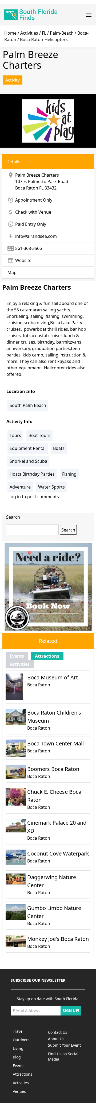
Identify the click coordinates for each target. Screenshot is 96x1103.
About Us (56, 1038)
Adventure (20, 487)
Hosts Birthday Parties (32, 474)
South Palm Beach (28, 405)
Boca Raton (26, 188)
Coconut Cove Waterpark (58, 853)
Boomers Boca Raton (53, 769)
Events (17, 656)
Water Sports (51, 487)
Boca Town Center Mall (55, 743)
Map (12, 272)
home (10, 33)
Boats (59, 448)
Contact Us (57, 1032)
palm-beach (62, 33)
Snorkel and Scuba (28, 461)
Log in (15, 497)
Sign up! (71, 1010)
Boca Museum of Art (52, 677)
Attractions (47, 656)
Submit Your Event (64, 1045)
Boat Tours (39, 435)
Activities (29, 33)
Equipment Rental (28, 448)
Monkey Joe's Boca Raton (58, 938)
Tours (15, 435)
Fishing (69, 474)
